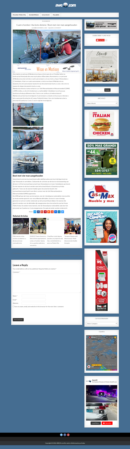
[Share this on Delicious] (62, 211)
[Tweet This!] (35, 211)
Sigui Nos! (46, 15)
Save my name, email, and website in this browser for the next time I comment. (39, 306)
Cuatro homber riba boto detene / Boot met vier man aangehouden (46, 25)
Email (15, 300)
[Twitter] (61, 434)
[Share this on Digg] (55, 211)
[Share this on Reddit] (48, 211)
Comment (16, 272)
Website (15, 303)
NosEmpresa (34, 15)
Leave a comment (55, 28)
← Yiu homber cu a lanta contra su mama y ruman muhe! (28, 253)
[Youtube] (68, 434)
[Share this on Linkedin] (59, 211)
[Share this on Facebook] (38, 211)
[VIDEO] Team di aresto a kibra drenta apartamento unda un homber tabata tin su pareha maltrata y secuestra (38, 240)
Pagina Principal (19, 15)
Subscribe (108, 423)
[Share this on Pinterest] (45, 211)
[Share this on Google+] (41, 211)
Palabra (56, 15)
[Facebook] (64, 434)
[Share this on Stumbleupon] (52, 211)
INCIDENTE (47, 21)
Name (15, 296)
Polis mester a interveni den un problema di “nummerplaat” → (63, 255)
